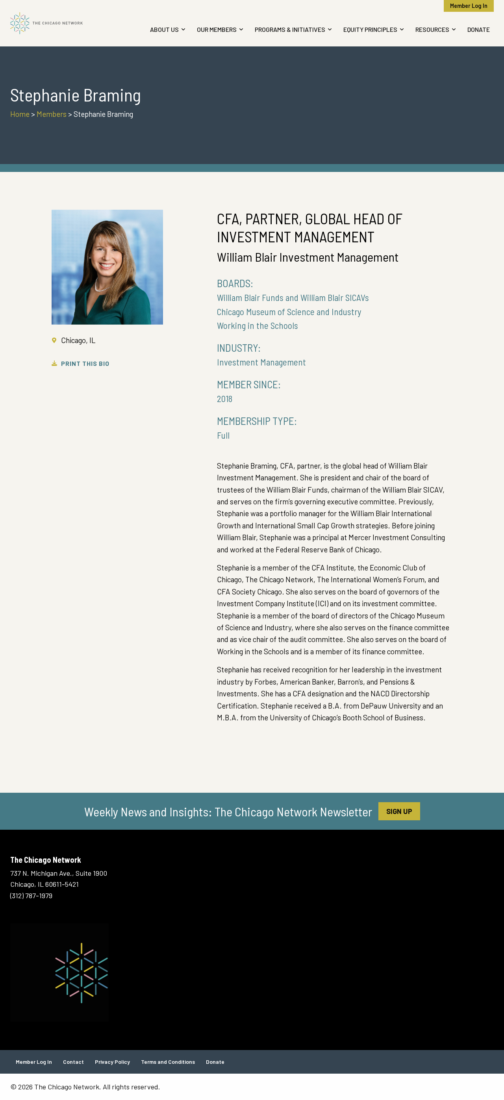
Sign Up (399, 811)
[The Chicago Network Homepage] (66, 23)
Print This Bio (85, 363)
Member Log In (468, 5)
